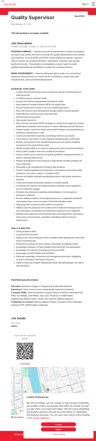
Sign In (85, 4)
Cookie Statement (41, 418)
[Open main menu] (93, 4)
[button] (48, 391)
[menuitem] (9, 4)
